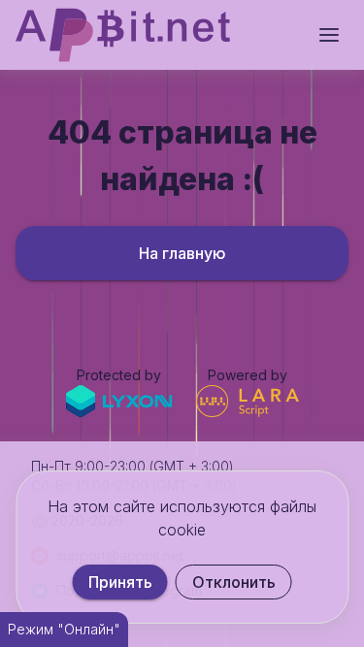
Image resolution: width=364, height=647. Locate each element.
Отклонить (234, 582)
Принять (120, 582)
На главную (182, 253)
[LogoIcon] (123, 35)
